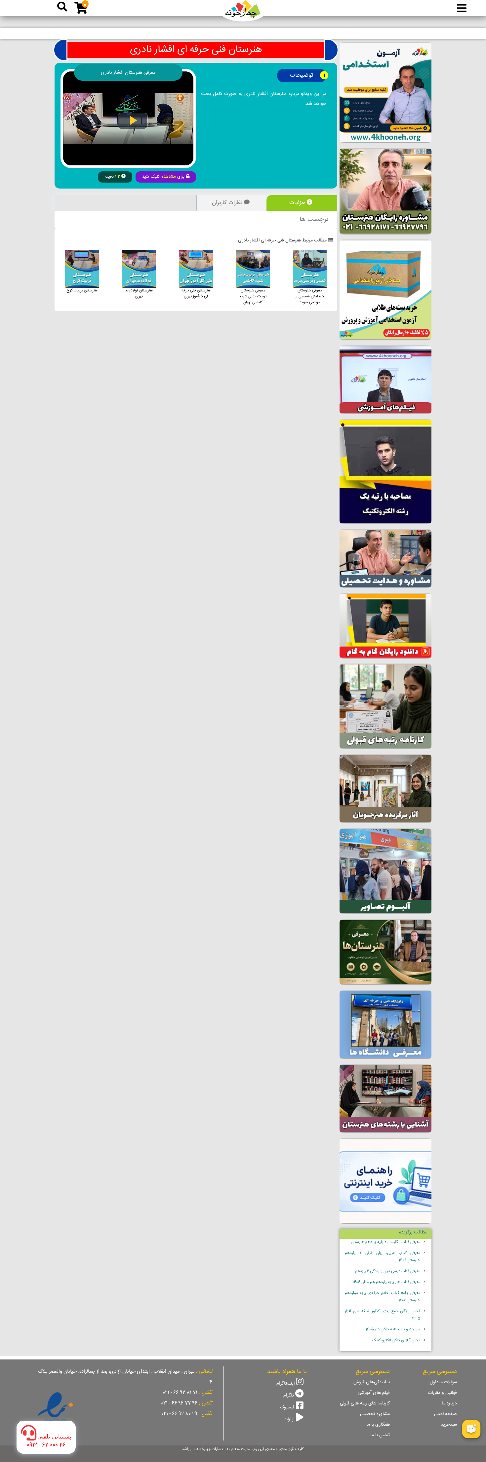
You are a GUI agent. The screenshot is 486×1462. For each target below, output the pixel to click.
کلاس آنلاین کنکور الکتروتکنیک (396, 1340)
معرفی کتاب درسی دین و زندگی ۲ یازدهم (387, 1271)
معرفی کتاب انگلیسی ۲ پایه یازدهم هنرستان (385, 1242)
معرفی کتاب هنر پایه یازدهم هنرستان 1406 (386, 1282)
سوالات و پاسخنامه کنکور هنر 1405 (393, 1329)
